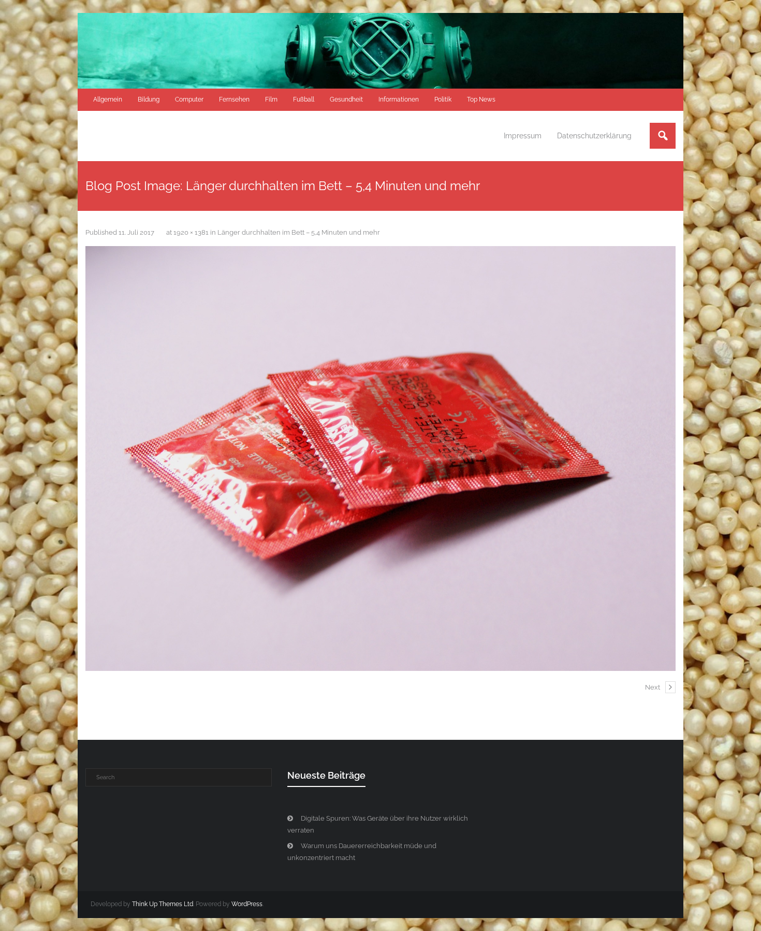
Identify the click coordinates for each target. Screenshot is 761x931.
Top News (481, 99)
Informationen (398, 99)
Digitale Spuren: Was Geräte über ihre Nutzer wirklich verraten (377, 824)
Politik (442, 99)
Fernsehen (234, 99)
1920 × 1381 (191, 232)
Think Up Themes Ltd (162, 904)
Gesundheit (346, 99)
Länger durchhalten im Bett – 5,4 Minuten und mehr (298, 232)
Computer (189, 99)
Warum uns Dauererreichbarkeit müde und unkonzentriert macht (361, 852)
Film (271, 99)
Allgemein (107, 99)
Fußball (303, 99)
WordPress (246, 904)
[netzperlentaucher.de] (380, 458)
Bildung (148, 99)
